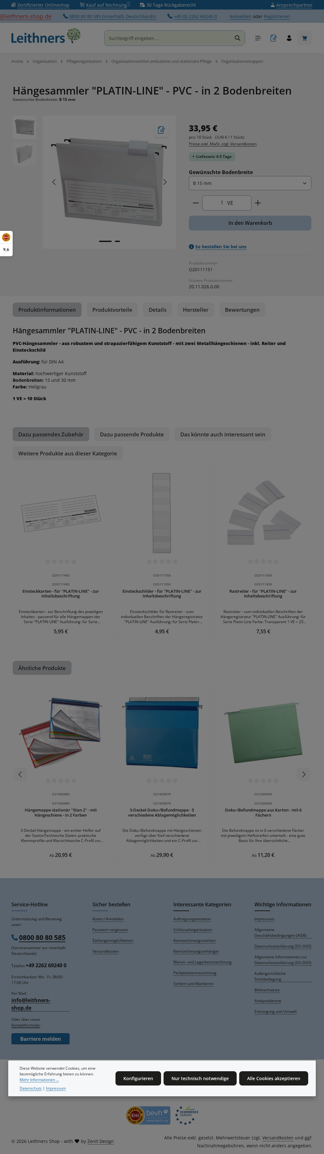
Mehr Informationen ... (39, 1079)
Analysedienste (267, 1000)
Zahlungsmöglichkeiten (112, 940)
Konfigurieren (138, 1078)
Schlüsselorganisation (192, 929)
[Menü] (258, 38)
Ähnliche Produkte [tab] (42, 668)
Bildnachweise (267, 990)
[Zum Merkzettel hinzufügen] (161, 130)
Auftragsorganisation (192, 919)
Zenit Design (100, 1141)
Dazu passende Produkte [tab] (132, 434)
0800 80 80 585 (42, 937)
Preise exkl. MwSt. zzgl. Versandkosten (223, 144)
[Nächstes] (164, 182)
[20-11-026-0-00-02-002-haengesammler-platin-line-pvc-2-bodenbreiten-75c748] (109, 182)
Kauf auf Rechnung (108, 5)
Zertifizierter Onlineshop (43, 5)
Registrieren (277, 16)
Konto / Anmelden (108, 919)
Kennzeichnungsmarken (194, 940)
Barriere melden (40, 1038)
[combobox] (168, 38)
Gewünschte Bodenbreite (221, 172)
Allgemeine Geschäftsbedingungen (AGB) (280, 932)
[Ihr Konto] (289, 38)
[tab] (47, 309)
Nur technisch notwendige (200, 1078)
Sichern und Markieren (193, 983)
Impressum (264, 919)
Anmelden (241, 16)
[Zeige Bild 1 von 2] (105, 241)
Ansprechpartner (294, 5)
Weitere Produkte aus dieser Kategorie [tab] (67, 453)
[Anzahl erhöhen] (258, 203)
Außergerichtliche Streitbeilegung (270, 976)
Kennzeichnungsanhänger (196, 951)
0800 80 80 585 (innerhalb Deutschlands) (112, 16)
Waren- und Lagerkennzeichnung (202, 962)
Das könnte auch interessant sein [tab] (222, 434)
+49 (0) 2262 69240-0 (195, 16)
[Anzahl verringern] (195, 203)
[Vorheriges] (54, 182)
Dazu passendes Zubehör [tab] (51, 434)
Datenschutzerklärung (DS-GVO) (282, 946)
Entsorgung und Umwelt (275, 1011)
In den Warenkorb (250, 222)
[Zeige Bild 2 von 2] (117, 241)
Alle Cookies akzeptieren (273, 1078)
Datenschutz (31, 1088)
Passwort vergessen (110, 929)
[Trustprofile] (162, 1115)
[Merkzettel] (273, 38)
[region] (94, 182)
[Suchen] (238, 38)
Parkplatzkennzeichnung (194, 972)
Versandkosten (105, 951)
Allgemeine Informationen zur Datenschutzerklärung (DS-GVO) (282, 959)
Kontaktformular (25, 1025)
